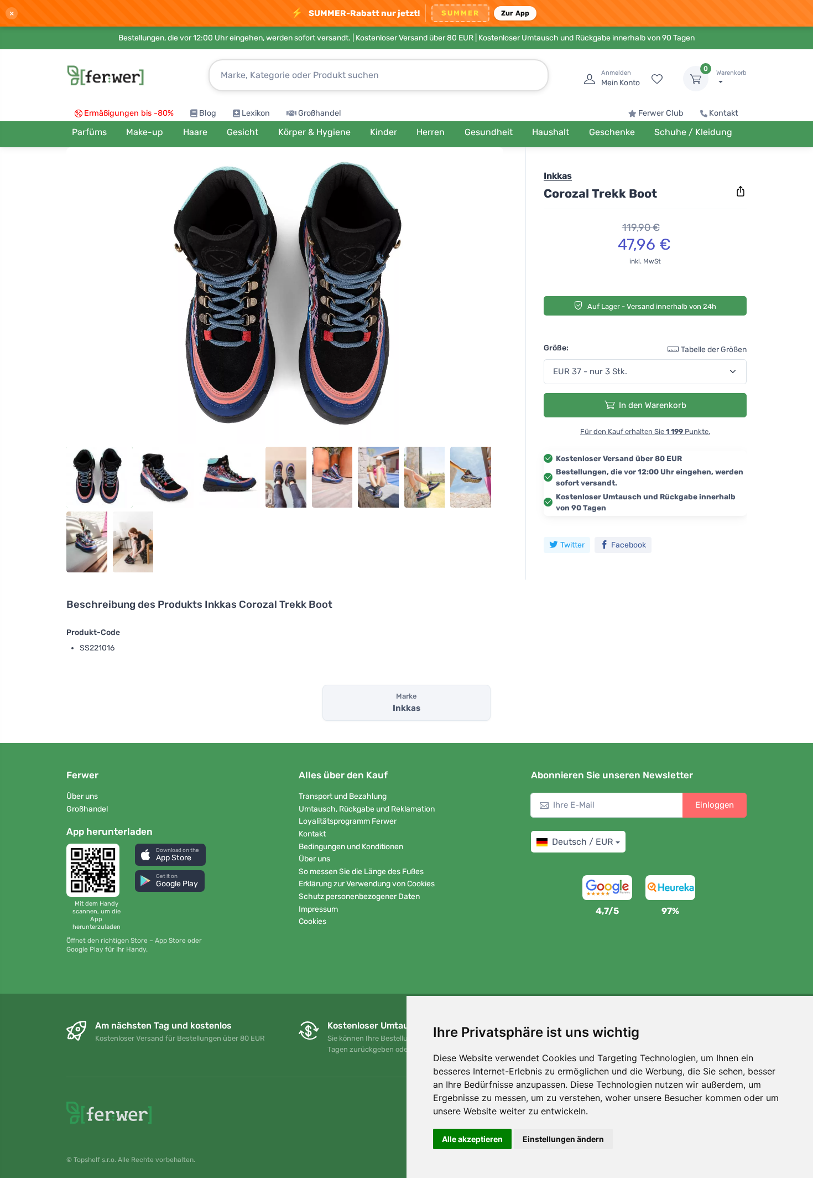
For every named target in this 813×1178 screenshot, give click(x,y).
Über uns (82, 796)
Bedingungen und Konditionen (351, 846)
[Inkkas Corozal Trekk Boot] (284, 300)
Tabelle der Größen (714, 349)
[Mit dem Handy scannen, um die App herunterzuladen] (96, 870)
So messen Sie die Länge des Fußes (361, 871)
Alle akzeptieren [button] (472, 1139)
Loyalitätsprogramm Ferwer (348, 821)
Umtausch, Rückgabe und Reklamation (367, 809)
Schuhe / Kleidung (693, 132)
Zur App (515, 13)
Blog (207, 113)
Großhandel (319, 113)
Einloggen (714, 805)
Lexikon (256, 113)
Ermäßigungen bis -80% (129, 113)
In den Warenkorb (652, 405)
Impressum (318, 909)
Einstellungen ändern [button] (563, 1139)
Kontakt (723, 113)
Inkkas (558, 175)
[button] (170, 854)
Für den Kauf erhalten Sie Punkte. (645, 431)
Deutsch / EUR (582, 841)
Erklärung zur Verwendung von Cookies (367, 883)
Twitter (572, 544)
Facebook (628, 544)
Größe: (556, 347)
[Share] (740, 191)
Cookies (312, 921)
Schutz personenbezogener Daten (359, 896)
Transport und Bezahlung (343, 796)
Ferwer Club (661, 113)
